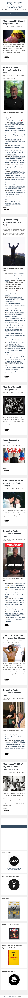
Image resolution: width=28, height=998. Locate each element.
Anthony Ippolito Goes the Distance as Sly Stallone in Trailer (15, 141)
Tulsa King (21, 234)
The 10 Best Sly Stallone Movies (16, 346)
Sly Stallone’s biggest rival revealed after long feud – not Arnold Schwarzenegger (14, 299)
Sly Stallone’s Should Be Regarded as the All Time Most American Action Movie (14, 314)
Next (14, 848)
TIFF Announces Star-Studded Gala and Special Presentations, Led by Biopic (15, 192)
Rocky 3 (16, 28)
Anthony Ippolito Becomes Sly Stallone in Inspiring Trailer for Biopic (15, 135)
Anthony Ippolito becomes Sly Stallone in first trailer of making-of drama (15, 130)
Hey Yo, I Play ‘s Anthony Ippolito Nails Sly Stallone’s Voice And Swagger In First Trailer (14, 152)
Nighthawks (16, 231)
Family (4, 76)
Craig (4, 26)
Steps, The (13, 78)
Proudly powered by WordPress (11, 996)
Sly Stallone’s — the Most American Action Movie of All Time (14, 594)
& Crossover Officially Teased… (13, 736)
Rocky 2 (23, 76)
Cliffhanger (5, 229)
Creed (16, 229)
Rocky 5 (4, 773)
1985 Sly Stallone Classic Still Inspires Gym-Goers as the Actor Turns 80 (15, 335)
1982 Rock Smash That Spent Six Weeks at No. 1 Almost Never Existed (15, 198)
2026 (19, 26)
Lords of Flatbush (9, 231)
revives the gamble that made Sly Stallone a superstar (14, 203)
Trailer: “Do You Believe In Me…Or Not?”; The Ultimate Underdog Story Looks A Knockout (15, 173)
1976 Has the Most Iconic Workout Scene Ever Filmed (14, 613)
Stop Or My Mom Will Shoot (12, 234)
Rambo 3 (14, 393)
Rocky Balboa (21, 233)
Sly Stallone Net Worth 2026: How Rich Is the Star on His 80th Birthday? (15, 350)
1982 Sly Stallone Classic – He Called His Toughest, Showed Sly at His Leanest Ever (15, 305)
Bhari (23, 996)
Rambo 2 (4, 233)
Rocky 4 (8, 78)
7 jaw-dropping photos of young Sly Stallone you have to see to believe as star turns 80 (15, 320)
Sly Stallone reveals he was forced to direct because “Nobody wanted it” (13, 182)
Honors (4, 231)
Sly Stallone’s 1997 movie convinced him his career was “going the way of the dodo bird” (14, 356)
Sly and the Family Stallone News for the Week (12, 70)
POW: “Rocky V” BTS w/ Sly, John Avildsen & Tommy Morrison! (13, 767)
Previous (14, 820)
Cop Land (13, 229)
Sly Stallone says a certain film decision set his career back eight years (14, 329)
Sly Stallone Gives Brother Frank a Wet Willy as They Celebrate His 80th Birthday (14, 124)
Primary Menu (14, 14)
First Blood (15, 230)
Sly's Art (4, 234)
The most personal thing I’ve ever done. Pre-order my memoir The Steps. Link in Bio (14, 118)
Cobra (9, 229)
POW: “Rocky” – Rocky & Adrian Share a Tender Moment (13, 483)
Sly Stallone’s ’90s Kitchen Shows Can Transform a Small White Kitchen (15, 748)
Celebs (22, 26)
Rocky (19, 76)
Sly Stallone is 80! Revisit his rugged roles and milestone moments (14, 293)
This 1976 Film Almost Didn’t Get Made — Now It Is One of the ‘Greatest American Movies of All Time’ (15, 742)
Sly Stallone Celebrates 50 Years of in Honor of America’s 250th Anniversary (15, 619)
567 (14, 844)
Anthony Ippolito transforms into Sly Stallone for (14, 147)
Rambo (20, 231)
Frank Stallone (9, 76)
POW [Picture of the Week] (8, 28)
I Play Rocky (15, 76)
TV (8, 699)
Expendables (6, 230)
